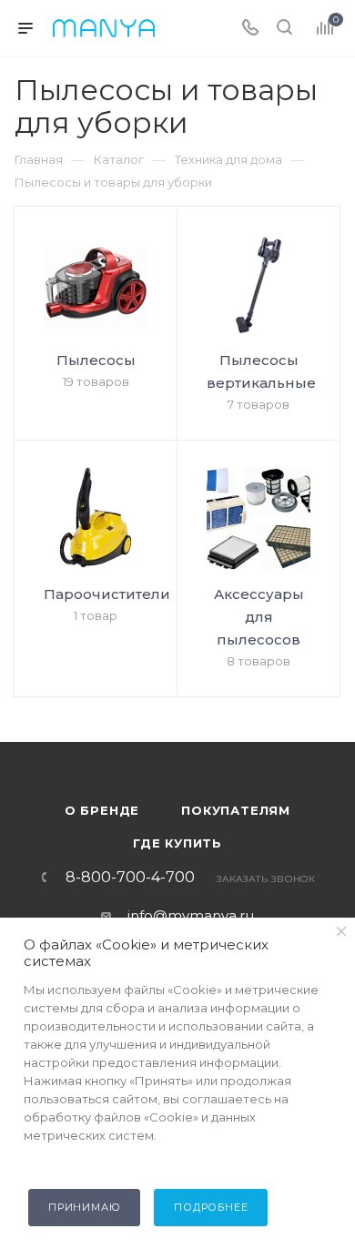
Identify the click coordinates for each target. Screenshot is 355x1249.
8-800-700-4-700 (130, 877)
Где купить (177, 843)
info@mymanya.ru (190, 915)
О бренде (102, 810)
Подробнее (211, 1207)
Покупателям (235, 810)
